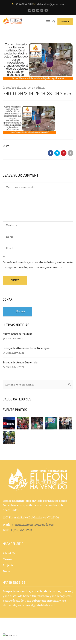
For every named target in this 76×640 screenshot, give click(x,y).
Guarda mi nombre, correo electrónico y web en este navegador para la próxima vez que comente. (38, 265)
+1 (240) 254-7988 (20, 530)
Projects (8, 565)
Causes (7, 559)
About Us (9, 553)
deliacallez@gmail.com (50, 4)
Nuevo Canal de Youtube (18, 333)
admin (40, 87)
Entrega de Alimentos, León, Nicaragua (26, 348)
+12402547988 (24, 4)
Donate (20, 311)
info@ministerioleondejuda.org (32, 524)
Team (6, 571)
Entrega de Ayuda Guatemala (20, 362)
